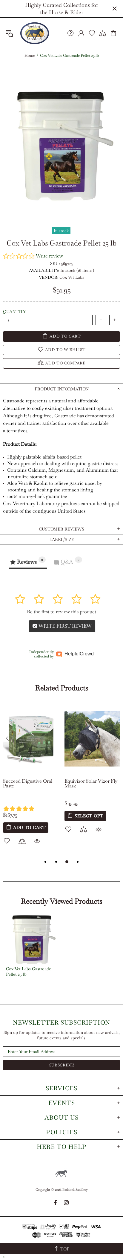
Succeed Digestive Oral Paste (27, 783)
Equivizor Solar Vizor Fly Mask (90, 783)
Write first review (64, 626)
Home (29, 55)
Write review (49, 256)
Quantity (14, 311)
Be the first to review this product (61, 611)
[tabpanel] (30, 780)
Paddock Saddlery (34, 33)
